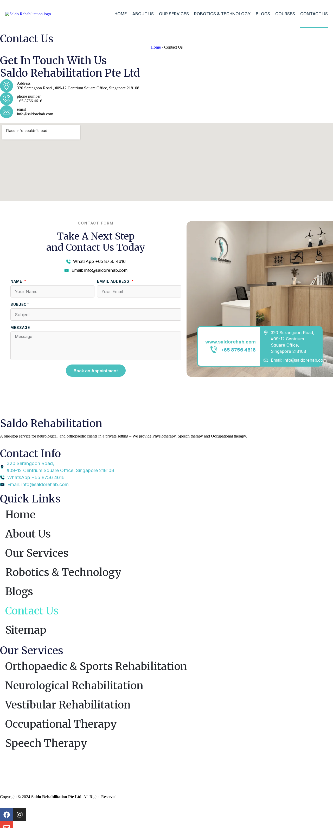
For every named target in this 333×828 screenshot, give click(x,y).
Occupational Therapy (61, 724)
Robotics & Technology (222, 13)
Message (20, 327)
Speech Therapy (46, 743)
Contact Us (314, 13)
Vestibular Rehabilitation (68, 704)
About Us (143, 13)
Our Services (174, 13)
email (21, 109)
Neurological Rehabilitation (74, 685)
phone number (29, 96)
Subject (20, 304)
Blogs (263, 13)
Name (16, 281)
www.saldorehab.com (230, 342)
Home (120, 13)
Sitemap (25, 630)
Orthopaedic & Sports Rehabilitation (96, 666)
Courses (285, 13)
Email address (114, 281)
